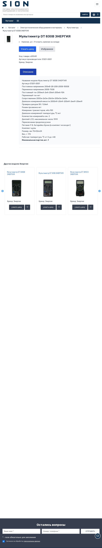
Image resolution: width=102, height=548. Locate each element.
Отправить (90, 531)
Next (99, 191)
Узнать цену (27, 49)
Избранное (47, 49)
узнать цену (16, 207)
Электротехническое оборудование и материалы (41, 28)
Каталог (11, 28)
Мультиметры (73, 28)
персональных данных (32, 541)
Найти (85, 14)
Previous (2, 191)
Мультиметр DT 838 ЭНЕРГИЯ (51, 173)
